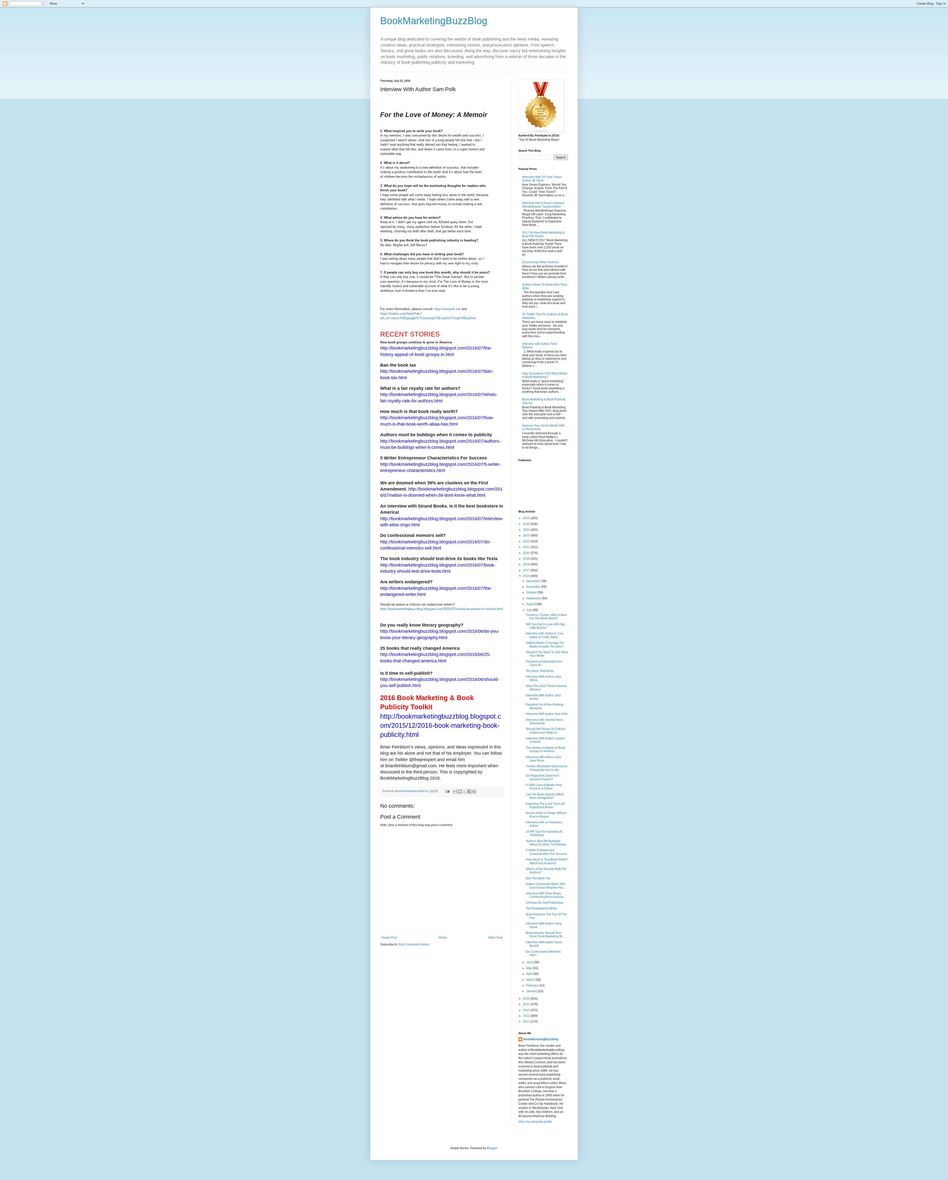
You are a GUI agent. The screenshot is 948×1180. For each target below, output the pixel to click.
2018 (527, 564)
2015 (527, 998)
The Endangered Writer (541, 908)
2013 (527, 1010)
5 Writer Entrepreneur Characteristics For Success (546, 851)
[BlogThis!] (459, 791)
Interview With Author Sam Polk (547, 714)
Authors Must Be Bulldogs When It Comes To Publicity (546, 842)
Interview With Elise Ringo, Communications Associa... (546, 895)
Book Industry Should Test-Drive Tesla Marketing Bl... (545, 934)
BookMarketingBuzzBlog (433, 20)
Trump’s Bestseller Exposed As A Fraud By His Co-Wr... (546, 768)
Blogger (492, 1148)
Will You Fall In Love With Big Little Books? (545, 626)
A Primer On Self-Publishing (544, 903)
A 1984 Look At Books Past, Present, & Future (544, 786)
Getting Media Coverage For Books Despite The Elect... (545, 644)
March (530, 980)
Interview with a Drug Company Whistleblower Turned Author (543, 204)
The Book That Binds (540, 671)
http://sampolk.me (447, 309)
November (533, 587)
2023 (527, 535)
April (529, 974)
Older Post (495, 937)
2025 (527, 524)
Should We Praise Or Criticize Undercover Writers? (546, 730)
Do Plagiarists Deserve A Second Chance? (542, 777)
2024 (527, 529)
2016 (527, 576)
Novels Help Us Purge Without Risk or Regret (546, 814)
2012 (527, 1016)
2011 (527, 1021)
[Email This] (455, 791)
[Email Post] (447, 790)
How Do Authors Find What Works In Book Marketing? (544, 375)
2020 (527, 553)
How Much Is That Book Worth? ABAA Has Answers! (547, 861)
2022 (527, 541)
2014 (527, 1004)
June (530, 962)
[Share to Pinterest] (474, 791)
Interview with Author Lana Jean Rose (543, 758)
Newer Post (389, 937)
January (532, 991)
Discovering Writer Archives (540, 262)
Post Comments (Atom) (413, 944)
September (534, 598)
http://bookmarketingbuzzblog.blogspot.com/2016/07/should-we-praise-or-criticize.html (441, 609)
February (532, 985)
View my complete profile (535, 1121)
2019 (527, 558)
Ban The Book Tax (538, 878)
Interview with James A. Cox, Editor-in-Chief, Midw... (545, 635)
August (531, 604)
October (532, 592)
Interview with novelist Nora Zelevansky (544, 721)
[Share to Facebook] (469, 791)
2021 (527, 547)
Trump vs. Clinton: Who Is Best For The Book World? (546, 616)
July (529, 610)
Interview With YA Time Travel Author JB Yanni (542, 178)
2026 (527, 518)
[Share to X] (464, 791)
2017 (527, 570)
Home (443, 937)
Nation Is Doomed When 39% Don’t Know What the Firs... (546, 885)
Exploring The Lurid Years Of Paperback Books (545, 805)
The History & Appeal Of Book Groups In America (545, 749)
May (529, 968)
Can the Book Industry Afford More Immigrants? (545, 796)
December (533, 581)
